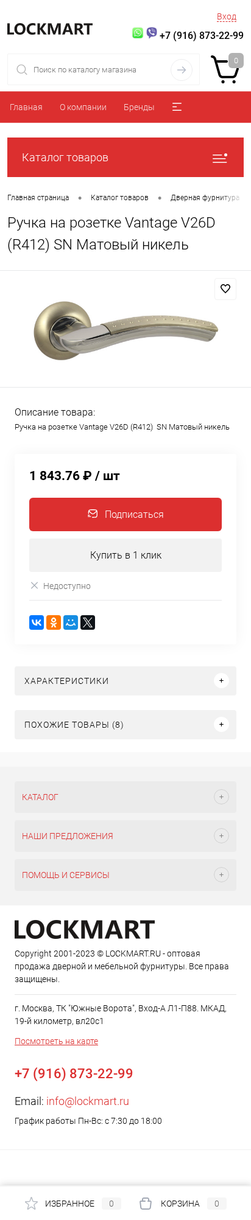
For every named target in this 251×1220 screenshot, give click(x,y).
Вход (226, 16)
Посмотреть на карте (56, 1041)
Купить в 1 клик (125, 555)
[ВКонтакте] (36, 622)
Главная (26, 107)
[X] (87, 622)
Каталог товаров (65, 157)
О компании (83, 107)
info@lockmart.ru (87, 1101)
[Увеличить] (125, 330)
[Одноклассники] (53, 622)
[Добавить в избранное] (225, 289)
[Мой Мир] (70, 622)
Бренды (139, 107)
